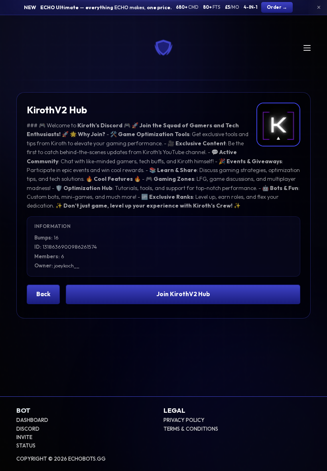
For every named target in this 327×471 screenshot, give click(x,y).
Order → (277, 7)
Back (43, 294)
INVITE (24, 437)
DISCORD (27, 428)
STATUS (25, 445)
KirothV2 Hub (57, 110)
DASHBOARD (32, 420)
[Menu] (307, 47)
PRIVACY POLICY (184, 420)
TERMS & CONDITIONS (191, 428)
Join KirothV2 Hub (183, 294)
